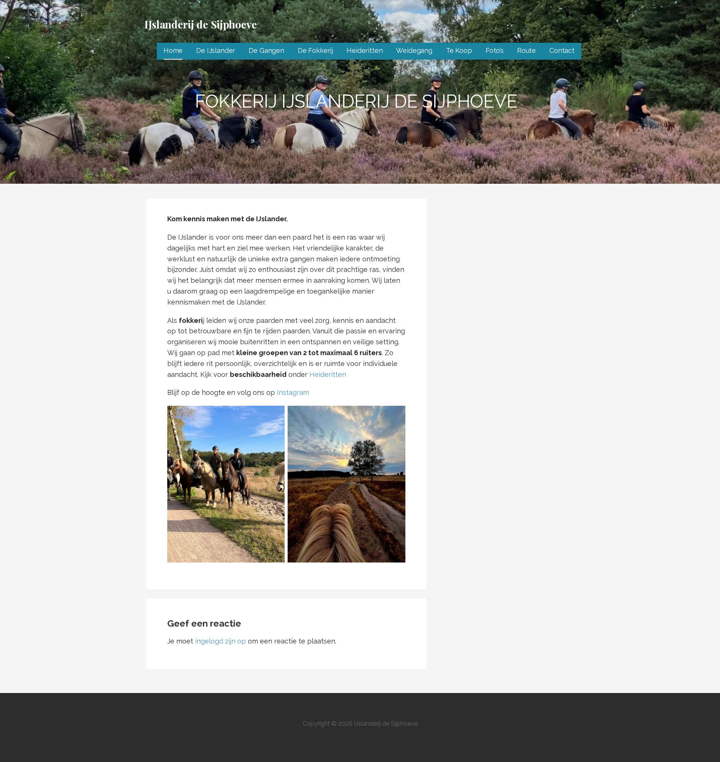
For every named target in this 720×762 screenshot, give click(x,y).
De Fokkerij (315, 50)
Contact (561, 50)
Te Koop (459, 50)
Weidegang (414, 50)
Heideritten (364, 50)
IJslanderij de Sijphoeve (200, 24)
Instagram (293, 392)
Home (173, 50)
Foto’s (495, 50)
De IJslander (215, 50)
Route (526, 50)
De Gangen (266, 50)
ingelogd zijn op (220, 641)
